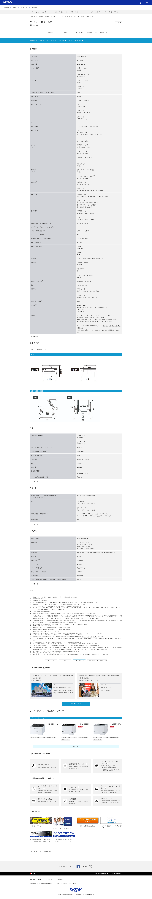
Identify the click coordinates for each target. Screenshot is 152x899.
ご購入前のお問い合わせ (77, 764)
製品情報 (6, 7)
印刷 (118, 22)
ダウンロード (25, 7)
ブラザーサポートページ (110, 326)
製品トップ (51, 32)
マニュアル (72, 787)
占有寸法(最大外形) (41, 349)
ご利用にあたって (34, 883)
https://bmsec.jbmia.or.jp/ (43, 631)
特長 (65, 32)
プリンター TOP (49, 16)
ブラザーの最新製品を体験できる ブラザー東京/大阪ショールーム (41, 840)
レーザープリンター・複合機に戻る (41, 851)
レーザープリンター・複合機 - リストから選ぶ (65, 16)
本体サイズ (42, 40)
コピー (52, 40)
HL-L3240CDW (53, 724)
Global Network (116, 873)
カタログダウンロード (61, 12)
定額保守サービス (106, 798)
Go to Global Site (102, 873)
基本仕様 (32, 40)
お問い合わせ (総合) (62, 883)
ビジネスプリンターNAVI (115, 12)
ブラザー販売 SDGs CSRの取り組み (112, 826)
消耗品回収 (72, 799)
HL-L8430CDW (84, 724)
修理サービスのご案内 (45, 799)
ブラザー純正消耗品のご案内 (86, 826)
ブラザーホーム (33, 16)
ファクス (71, 40)
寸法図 (31, 349)
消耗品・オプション (75, 12)
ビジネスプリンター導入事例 (63, 828)
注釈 (80, 40)
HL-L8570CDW (116, 724)
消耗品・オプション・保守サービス (97, 32)
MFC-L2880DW (82, 16)
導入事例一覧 (75, 703)
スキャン (61, 40)
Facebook (84, 866)
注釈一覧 (35, 336)
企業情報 (34, 7)
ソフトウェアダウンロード (98, 12)
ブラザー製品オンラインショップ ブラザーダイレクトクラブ (65, 840)
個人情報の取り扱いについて (48, 883)
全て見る (75, 746)
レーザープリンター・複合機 (38, 12)
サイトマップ (72, 883)
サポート (15, 7)
